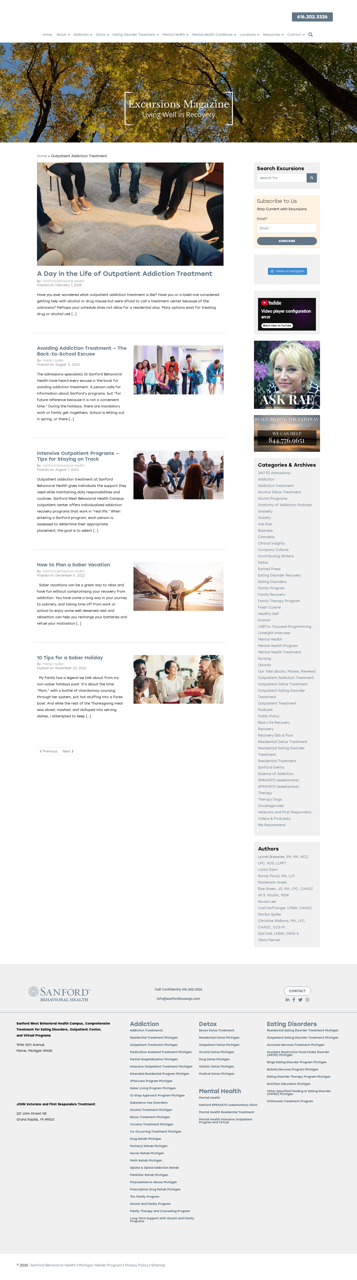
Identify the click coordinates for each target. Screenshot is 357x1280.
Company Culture (273, 550)
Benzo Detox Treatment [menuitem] (216, 1030)
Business (265, 531)
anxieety (265, 511)
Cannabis (266, 537)
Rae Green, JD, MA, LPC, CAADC (285, 889)
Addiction (266, 479)
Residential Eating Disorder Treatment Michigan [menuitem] (302, 1030)
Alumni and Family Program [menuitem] (150, 1204)
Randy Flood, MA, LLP (276, 876)
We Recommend (272, 825)
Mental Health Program (278, 646)
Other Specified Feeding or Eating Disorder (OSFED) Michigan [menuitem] (299, 1093)
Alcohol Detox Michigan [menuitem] (216, 1052)
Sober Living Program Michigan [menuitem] (153, 1088)
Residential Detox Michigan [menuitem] (219, 1037)
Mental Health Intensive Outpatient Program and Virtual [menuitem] (225, 1121)
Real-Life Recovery (274, 723)
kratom (264, 620)
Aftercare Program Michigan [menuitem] (151, 1081)
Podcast (265, 710)
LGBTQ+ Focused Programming (284, 627)
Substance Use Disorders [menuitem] (149, 1102)
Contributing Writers (276, 556)
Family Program (271, 588)
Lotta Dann (268, 870)
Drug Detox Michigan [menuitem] (214, 1059)
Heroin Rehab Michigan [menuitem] (147, 1153)
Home (42, 156)
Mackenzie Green (272, 882)
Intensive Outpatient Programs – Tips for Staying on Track (78, 456)
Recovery (266, 729)
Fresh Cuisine (269, 607)
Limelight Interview (274, 633)
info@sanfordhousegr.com (178, 999)
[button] (68, 34)
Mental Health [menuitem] (174, 35)
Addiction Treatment (276, 486)
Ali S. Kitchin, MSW (273, 895)
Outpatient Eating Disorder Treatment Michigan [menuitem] (302, 1037)
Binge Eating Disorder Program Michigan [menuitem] (297, 1062)
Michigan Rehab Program (100, 1265)
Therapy (265, 793)
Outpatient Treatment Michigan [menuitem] (154, 1045)
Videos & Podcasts (274, 819)
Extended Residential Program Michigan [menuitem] (159, 1074)
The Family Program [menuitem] (144, 1196)
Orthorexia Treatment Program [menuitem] (290, 1101)
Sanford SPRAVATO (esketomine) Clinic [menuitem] (228, 1105)
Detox (263, 563)
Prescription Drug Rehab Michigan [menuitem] (155, 1189)
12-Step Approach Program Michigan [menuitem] (157, 1095)
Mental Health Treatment (279, 652)
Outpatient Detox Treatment (283, 684)
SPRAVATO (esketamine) (278, 780)
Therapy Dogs (270, 799)
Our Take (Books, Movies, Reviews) (287, 671)
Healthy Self (268, 614)
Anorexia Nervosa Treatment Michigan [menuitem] (295, 1045)
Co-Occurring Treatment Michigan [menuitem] (155, 1131)
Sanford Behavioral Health (63, 281)
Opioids (264, 665)
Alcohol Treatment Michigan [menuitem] (151, 1110)
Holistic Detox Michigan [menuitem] (216, 1066)
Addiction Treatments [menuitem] (146, 1030)
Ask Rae (265, 524)
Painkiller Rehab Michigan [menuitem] (149, 1175)
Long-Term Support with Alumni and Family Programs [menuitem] (162, 1220)
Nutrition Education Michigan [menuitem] (289, 1084)
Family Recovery (271, 595)
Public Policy (269, 716)
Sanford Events (271, 767)
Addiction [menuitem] (81, 35)
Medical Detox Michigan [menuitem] (216, 1074)
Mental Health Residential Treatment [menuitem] (226, 1112)
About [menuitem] (61, 35)
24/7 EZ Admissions (274, 473)
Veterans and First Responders (284, 812)
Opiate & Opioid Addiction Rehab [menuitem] (154, 1168)
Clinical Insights (271, 543)
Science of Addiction (276, 774)
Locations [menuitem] (248, 35)
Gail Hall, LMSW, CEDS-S (278, 934)
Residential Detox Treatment (282, 742)
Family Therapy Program (279, 601)
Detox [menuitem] (100, 35)
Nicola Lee (267, 902)
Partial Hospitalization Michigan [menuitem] (154, 1059)
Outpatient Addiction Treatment (286, 678)
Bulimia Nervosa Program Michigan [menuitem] (292, 1069)
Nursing (264, 659)
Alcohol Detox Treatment (279, 492)
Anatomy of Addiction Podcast (285, 505)
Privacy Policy (137, 1265)
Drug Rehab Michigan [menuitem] (145, 1139)
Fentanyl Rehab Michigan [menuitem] (149, 1146)
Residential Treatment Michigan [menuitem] (154, 1037)
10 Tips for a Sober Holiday (70, 658)
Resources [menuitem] (271, 35)
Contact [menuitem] (294, 35)
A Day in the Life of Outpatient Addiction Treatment (124, 274)
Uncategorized (271, 806)
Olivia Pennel (269, 940)
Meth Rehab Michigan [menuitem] (146, 1160)
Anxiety (264, 518)
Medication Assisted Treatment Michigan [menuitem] (161, 1052)
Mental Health (270, 639)
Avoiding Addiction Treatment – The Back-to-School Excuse (82, 351)
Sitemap (158, 1265)
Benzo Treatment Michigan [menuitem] (150, 1117)
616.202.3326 (192, 989)
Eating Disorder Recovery (279, 575)
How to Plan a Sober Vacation (73, 565)
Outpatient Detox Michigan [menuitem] (219, 1045)
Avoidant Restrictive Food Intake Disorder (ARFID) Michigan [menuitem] (298, 1054)
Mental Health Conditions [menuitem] (212, 35)
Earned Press (269, 569)
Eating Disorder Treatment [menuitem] (134, 35)
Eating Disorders (272, 582)
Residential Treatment (277, 761)
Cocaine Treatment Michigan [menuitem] (151, 1124)
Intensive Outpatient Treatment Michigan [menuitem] (161, 1066)
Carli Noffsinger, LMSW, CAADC (285, 908)
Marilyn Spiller (53, 360)
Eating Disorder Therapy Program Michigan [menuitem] (299, 1076)
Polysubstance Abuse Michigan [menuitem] (153, 1182)
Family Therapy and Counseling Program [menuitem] (160, 1211)
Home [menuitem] (47, 35)
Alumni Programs (272, 499)
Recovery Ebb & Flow (275, 735)
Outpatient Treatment (277, 703)
